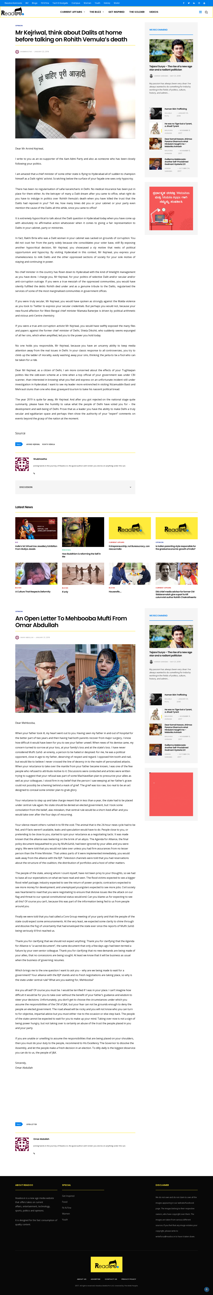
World (116, 3)
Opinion (19, 25)
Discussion (25, 487)
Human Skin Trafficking (176, 108)
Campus (76, 3)
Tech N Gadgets (60, 3)
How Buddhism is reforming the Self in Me (81, 555)
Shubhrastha (26, 51)
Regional (66, 550)
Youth (97, 3)
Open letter (31, 1124)
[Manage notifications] (206, 1289)
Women (87, 3)
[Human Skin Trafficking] (155, 113)
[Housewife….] (130, 574)
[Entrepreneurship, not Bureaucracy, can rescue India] (130, 528)
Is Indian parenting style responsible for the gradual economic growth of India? (176, 548)
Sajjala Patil (168, 114)
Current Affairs (71, 12)
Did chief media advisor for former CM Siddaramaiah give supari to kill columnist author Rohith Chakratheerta (176, 594)
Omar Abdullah (26, 637)
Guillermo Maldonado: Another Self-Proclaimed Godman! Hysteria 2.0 (176, 162)
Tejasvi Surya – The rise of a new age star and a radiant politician (170, 68)
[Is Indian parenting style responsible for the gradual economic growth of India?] (177, 528)
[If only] (83, 574)
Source (20, 433)
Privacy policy (128, 1279)
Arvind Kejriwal (33, 444)
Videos (153, 12)
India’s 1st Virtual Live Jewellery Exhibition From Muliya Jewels (36, 548)
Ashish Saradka (161, 76)
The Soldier (137, 12)
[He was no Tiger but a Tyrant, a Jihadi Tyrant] (155, 128)
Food (64, 1201)
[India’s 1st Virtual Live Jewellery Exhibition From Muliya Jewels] (36, 528)
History (107, 3)
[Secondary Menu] (199, 11)
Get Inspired (116, 12)
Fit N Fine (45, 3)
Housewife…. (115, 591)
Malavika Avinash (169, 131)
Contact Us (111, 1279)
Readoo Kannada (13, 3)
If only (65, 591)
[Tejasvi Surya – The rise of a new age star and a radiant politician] (171, 50)
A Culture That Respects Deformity (32, 591)
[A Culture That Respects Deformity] (36, 574)
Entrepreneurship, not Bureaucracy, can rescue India (129, 548)
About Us (81, 1279)
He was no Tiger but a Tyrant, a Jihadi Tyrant (178, 125)
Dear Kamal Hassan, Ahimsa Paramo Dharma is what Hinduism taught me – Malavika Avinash (178, 142)
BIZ (27, 3)
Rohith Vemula (48, 444)
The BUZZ (95, 12)
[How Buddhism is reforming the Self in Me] (83, 532)
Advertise (95, 1279)
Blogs (34, 3)
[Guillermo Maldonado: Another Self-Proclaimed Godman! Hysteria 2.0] (155, 164)
